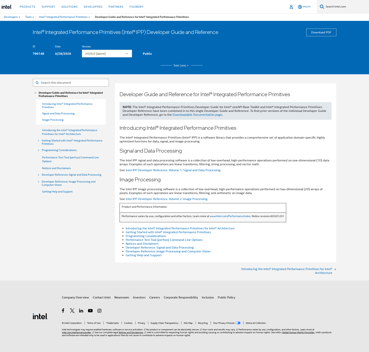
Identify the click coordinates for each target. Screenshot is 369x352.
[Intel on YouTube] (91, 311)
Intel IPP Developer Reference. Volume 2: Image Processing (166, 199)
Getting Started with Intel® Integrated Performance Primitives (72, 142)
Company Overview (75, 297)
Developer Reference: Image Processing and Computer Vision (68, 183)
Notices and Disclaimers (56, 168)
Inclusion (208, 297)
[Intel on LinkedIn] (81, 311)
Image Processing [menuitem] (53, 119)
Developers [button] (93, 6)
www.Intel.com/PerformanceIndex (230, 216)
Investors (139, 297)
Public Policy (226, 297)
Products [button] (27, 6)
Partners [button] (116, 6)
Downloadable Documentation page (197, 115)
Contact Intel (102, 297)
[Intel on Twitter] (72, 311)
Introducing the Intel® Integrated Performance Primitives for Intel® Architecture (180, 228)
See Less (180, 65)
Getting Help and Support (57, 191)
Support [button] (48, 6)
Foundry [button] (137, 6)
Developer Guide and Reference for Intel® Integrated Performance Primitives (71, 94)
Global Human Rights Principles (298, 332)
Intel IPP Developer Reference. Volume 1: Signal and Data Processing (173, 170)
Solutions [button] (69, 6)
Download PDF (321, 32)
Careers (154, 297)
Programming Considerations (59, 150)
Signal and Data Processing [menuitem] (58, 113)
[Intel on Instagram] (100, 311)
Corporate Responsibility (181, 297)
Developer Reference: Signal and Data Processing (71, 174)
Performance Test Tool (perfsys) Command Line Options (164, 240)
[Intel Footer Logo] (40, 316)
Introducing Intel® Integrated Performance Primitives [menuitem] (67, 105)
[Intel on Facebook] (63, 311)
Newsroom (121, 297)
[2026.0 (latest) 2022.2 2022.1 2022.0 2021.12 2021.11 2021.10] (107, 53)
